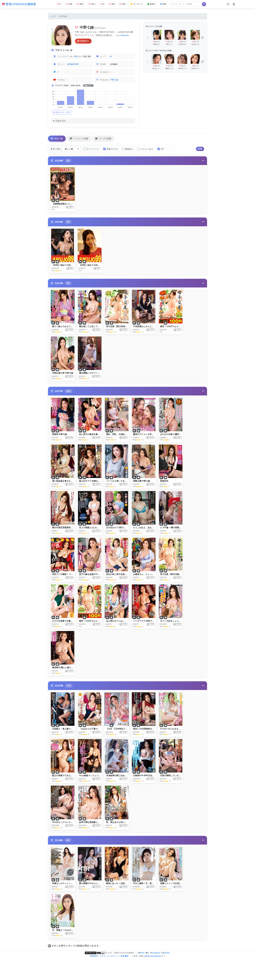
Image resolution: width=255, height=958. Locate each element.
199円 (71, 207)
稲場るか (156, 44)
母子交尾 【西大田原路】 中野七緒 (122, 326)
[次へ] (202, 38)
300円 (70, 329)
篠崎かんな (169, 68)
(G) (171, 66)
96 (182, 42)
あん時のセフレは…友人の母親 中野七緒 (124, 621)
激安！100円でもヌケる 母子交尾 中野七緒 (99, 621)
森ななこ (169, 44)
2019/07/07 (73, 64)
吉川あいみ (195, 44)
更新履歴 (124, 956)
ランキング (138, 4)
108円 (179, 329)
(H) (158, 42)
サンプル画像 (104, 138)
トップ (53, 16)
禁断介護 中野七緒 (141, 481)
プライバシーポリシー (109, 956)
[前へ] (148, 38)
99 (71, 4)
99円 (71, 268)
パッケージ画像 (80, 138)
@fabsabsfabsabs (153, 956)
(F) (184, 66)
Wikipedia (124, 35)
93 (156, 42)
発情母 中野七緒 (59, 434)
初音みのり (195, 68)
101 (92, 4)
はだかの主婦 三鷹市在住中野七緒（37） (179, 434)
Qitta (142, 953)
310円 (70, 577)
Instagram (156, 953)
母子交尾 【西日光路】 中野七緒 (175, 574)
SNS (164, 4)
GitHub (166, 953)
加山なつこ (156, 68)
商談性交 (164, 481)
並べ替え (56, 149)
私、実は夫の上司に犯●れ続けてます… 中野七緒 (128, 822)
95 (75, 56)
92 (169, 42)
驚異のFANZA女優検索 (20, 4)
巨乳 (124, 4)
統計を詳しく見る (63, 112)
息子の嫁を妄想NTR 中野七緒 (92, 574)
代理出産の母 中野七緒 (62, 373)
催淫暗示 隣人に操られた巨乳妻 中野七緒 (71, 667)
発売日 (152, 4)
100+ (81, 4)
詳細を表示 (60, 120)
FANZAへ (84, 41)
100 (113, 4)
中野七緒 (114, 79)
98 (156, 66)
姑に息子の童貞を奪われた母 (92, 434)
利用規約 (94, 956)
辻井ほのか (182, 44)
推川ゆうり (182, 68)
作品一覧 (58, 138)
